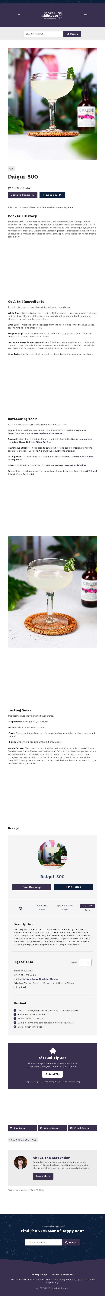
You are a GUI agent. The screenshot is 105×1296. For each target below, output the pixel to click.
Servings (74, 963)
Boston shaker (79, 439)
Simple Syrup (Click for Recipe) (41, 979)
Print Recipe (50, 195)
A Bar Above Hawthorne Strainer (57, 451)
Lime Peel (20, 987)
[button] (19, 15)
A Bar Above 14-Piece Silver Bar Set (44, 433)
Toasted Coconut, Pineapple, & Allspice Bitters (44, 983)
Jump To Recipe (20, 195)
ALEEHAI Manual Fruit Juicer (70, 465)
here (70, 207)
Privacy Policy (39, 1274)
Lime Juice (25, 975)
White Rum (23, 970)
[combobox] (43, 34)
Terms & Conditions (62, 1274)
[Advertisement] (52, 269)
